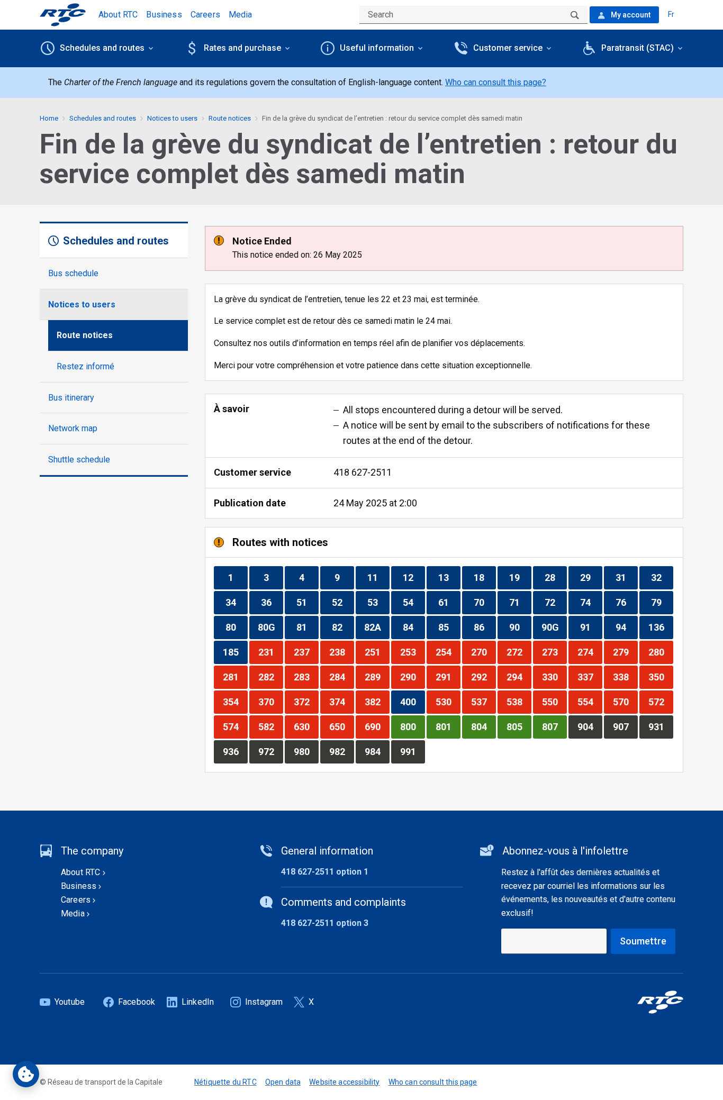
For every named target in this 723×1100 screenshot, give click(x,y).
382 (377, 701)
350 (660, 677)
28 (555, 577)
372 (306, 701)
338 (625, 677)
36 (271, 602)
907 (625, 726)
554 (589, 701)
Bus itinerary (71, 398)
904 (589, 726)
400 (412, 701)
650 (341, 726)
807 (554, 726)
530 (447, 701)
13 (449, 577)
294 (518, 677)
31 (626, 577)
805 (518, 726)
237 (306, 652)
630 (306, 726)
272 (518, 652)
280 (660, 652)
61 (449, 602)
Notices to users (81, 304)
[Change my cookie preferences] (26, 1074)
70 (484, 602)
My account (629, 15)
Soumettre (643, 941)
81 (307, 627)
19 (520, 577)
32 (661, 577)
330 (554, 677)
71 (520, 602)
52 (342, 602)
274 (589, 652)
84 (413, 627)
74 (591, 602)
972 (270, 751)
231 (270, 652)
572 (660, 701)
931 (660, 726)
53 (378, 602)
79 (661, 602)
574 (235, 726)
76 (626, 602)
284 (341, 677)
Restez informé (85, 366)
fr (671, 14)
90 (520, 627)
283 (306, 677)
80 (236, 627)
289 (377, 677)
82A (377, 627)
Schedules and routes (102, 118)
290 (412, 677)
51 (307, 602)
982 (341, 751)
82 (342, 627)
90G (554, 627)
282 (270, 677)
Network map (72, 428)
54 (413, 602)
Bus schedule (73, 273)
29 (591, 577)
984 (377, 751)
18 (484, 577)
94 (626, 627)
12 (413, 577)
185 (235, 652)
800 (412, 726)
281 (235, 677)
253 (412, 652)
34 (236, 602)
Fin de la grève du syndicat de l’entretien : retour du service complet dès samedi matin (392, 118)
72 (555, 602)
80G (270, 627)
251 (377, 652)
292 (483, 677)
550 (554, 701)
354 (235, 701)
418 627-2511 (362, 472)
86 (484, 627)
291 (447, 677)
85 (449, 627)
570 (625, 701)
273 (554, 652)
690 (377, 726)
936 (235, 751)
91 (591, 627)
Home (49, 118)
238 (341, 652)
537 (483, 701)
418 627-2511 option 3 (324, 923)
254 (447, 652)
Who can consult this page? (495, 82)
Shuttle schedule (79, 459)
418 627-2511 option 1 (324, 872)
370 (270, 701)
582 (270, 726)
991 (412, 751)
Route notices (85, 335)
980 (306, 751)
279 (625, 652)
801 (447, 726)
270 (483, 652)
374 (341, 701)
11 (378, 577)
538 (518, 701)
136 (660, 627)
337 (589, 677)
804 (483, 726)
